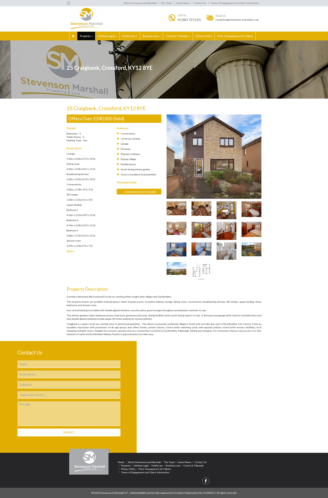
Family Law (129, 36)
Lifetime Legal (106, 36)
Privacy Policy (203, 36)
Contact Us (200, 3)
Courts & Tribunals (177, 36)
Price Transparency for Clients (235, 36)
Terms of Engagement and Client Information (234, 3)
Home (121, 462)
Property (85, 36)
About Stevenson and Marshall (140, 3)
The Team (166, 3)
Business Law (151, 36)
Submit (69, 432)
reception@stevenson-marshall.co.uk (237, 19)
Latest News (183, 3)
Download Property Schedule (140, 191)
